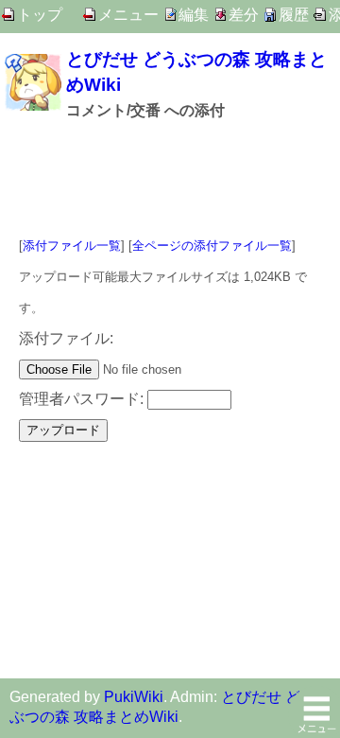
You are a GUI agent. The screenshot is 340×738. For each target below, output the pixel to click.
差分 (244, 15)
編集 (193, 15)
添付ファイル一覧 (72, 245)
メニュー (128, 15)
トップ (39, 15)
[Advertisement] (170, 178)
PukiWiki (133, 697)
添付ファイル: (66, 338)
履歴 (294, 15)
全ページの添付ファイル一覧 (212, 245)
